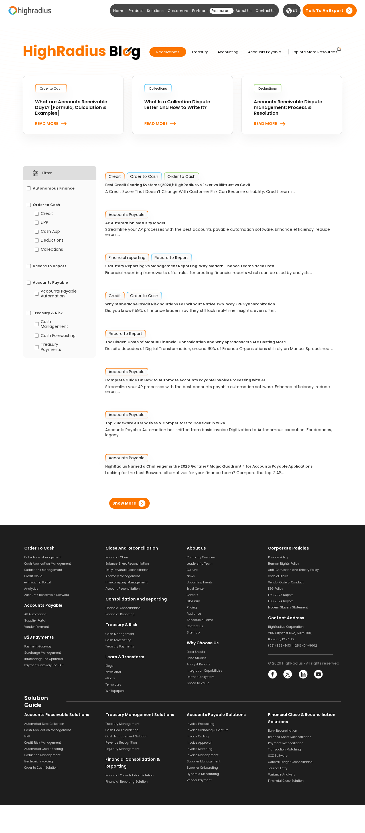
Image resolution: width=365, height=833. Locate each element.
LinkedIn (303, 674)
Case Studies (196, 658)
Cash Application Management (47, 563)
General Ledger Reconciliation (290, 762)
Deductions (52, 240)
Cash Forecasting (58, 335)
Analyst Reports (198, 664)
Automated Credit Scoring (43, 749)
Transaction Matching (284, 749)
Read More (46, 123)
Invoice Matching (199, 749)
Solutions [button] (155, 10)
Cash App (50, 231)
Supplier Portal (35, 620)
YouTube (318, 674)
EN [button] (294, 10)
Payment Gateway (38, 646)
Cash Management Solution (126, 736)
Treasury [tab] (200, 52)
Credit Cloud (33, 576)
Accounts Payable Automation (59, 294)
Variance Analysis (281, 774)
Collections (52, 249)
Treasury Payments (51, 347)
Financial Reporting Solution (127, 781)
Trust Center (196, 589)
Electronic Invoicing (38, 761)
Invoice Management (202, 755)
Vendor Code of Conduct (286, 582)
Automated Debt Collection (44, 724)
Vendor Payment (36, 627)
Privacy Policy (278, 557)
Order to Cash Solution (41, 768)
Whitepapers (115, 691)
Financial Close (117, 557)
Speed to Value (198, 683)
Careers (192, 595)
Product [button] (136, 10)
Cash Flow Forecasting (122, 730)
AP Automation (35, 614)
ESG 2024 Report (280, 601)
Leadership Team (199, 563)
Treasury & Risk (48, 313)
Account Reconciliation (123, 589)
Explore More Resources (315, 52)
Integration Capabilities (204, 671)
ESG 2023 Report (280, 595)
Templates (113, 684)
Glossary (193, 601)
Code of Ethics (278, 576)
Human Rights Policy (283, 563)
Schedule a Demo (200, 620)
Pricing (192, 607)
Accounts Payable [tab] (264, 52)
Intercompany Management (127, 582)
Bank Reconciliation (282, 731)
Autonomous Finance (53, 188)
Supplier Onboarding (202, 768)
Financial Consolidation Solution (130, 775)
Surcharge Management (42, 653)
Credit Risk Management (42, 743)
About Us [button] (244, 10)
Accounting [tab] (228, 52)
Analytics (31, 589)
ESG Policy (275, 589)
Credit (47, 213)
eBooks (110, 678)
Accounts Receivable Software (46, 595)
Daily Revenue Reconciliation (127, 570)
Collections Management (43, 557)
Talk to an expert (324, 10)
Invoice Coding (198, 736)
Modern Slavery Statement (288, 607)
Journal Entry (277, 768)
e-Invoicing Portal (37, 582)
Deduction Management (42, 755)
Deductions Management (43, 570)
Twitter (288, 674)
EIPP (44, 222)
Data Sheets (196, 652)
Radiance (194, 614)
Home (119, 10)
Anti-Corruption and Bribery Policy (293, 570)
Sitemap (193, 632)
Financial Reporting (120, 614)
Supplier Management (203, 761)
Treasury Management (122, 724)
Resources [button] (222, 10)
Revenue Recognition (121, 743)
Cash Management (54, 324)
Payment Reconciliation (285, 743)
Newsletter (113, 672)
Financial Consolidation (123, 608)
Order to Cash (46, 205)
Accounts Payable (50, 282)
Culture (192, 570)
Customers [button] (178, 10)
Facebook (272, 674)
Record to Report (49, 266)
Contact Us (265, 10)
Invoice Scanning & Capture (207, 730)
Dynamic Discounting (203, 774)
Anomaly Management (123, 576)
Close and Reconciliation (132, 548)
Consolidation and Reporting (136, 599)
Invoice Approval (199, 743)
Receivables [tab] (167, 52)
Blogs (109, 666)
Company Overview (201, 557)
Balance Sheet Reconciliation (127, 563)
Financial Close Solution (286, 781)
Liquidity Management (122, 749)
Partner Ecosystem (200, 677)
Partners (200, 10)
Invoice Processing (200, 724)
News (191, 576)
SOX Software (277, 756)
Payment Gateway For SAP (43, 665)
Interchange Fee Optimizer (43, 659)
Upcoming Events (200, 582)
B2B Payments (39, 637)
